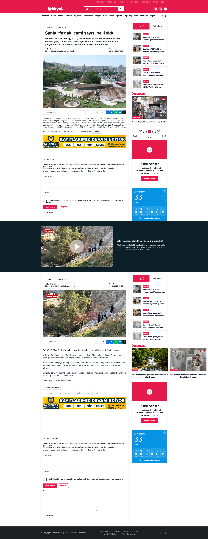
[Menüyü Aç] (42, 9)
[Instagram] (165, 535)
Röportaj (128, 16)
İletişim (136, 533)
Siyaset (77, 16)
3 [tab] (149, 136)
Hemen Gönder (149, 183)
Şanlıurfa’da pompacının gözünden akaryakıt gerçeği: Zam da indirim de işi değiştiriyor (149, 129)
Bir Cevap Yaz (48, 159)
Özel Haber (88, 16)
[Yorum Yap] (93, 112)
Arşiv (126, 533)
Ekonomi (144, 16)
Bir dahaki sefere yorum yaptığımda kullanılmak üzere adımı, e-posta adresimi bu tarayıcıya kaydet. (84, 201)
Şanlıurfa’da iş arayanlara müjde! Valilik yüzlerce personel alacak (153, 87)
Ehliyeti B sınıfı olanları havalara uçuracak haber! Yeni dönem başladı (153, 75)
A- (103, 112)
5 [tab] (158, 136)
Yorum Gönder (50, 207)
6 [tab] (149, 141)
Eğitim (119, 16)
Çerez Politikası (128, 536)
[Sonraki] (164, 140)
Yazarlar (45, 16)
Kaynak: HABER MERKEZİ (53, 389)
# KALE (59, 395)
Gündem (68, 16)
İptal (56, 440)
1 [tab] (140, 136)
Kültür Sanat (108, 16)
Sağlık (152, 16)
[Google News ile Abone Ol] (50, 112)
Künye (117, 533)
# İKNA (88, 395)
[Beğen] (83, 112)
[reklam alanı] (84, 141)
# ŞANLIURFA (49, 395)
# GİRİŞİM (79, 395)
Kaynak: (96, 132)
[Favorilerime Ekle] (88, 112)
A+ (98, 112)
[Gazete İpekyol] (55, 9)
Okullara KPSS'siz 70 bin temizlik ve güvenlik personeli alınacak (154, 51)
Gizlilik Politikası (110, 536)
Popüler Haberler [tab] (141, 26)
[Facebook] (156, 535)
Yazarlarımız (105, 533)
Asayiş (98, 16)
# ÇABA (96, 395)
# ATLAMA (68, 395)
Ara (120, 9)
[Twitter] (160, 535)
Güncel (145, 46)
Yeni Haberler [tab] (158, 26)
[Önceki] (135, 140)
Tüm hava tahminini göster (149, 222)
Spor (136, 16)
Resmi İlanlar (57, 16)
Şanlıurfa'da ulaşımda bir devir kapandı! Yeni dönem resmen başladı (153, 63)
